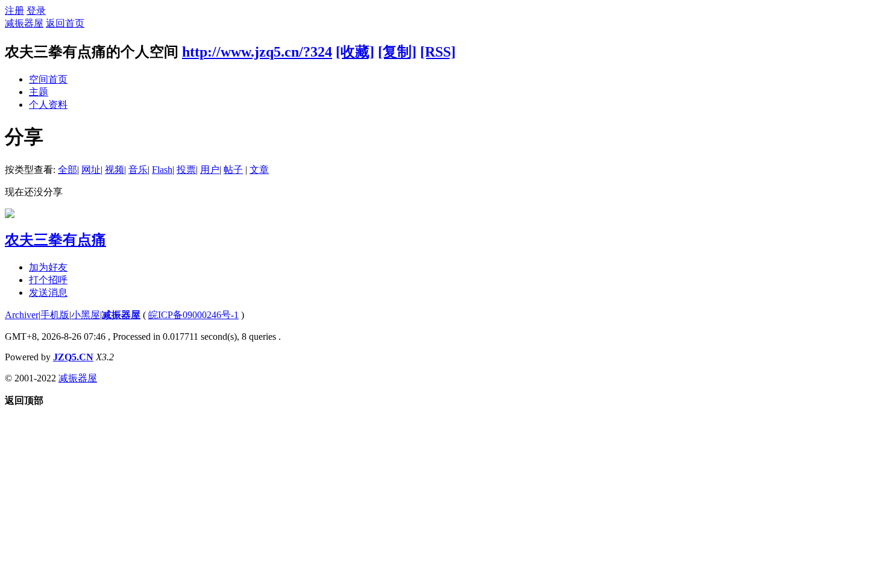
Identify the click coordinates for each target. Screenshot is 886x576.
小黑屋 (85, 315)
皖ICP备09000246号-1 (193, 315)
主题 (38, 92)
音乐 (138, 169)
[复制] (397, 52)
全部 (67, 169)
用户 (209, 169)
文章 (259, 169)
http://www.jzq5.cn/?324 (257, 52)
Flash (162, 169)
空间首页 (48, 79)
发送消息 (48, 292)
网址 (91, 169)
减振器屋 (24, 23)
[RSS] (438, 52)
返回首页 (65, 23)
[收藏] (355, 52)
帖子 (233, 169)
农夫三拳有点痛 (55, 240)
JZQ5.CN (73, 357)
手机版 (54, 315)
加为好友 (48, 267)
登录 (36, 10)
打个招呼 (48, 280)
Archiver (22, 315)
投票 (186, 169)
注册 (14, 10)
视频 (114, 169)
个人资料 (48, 104)
